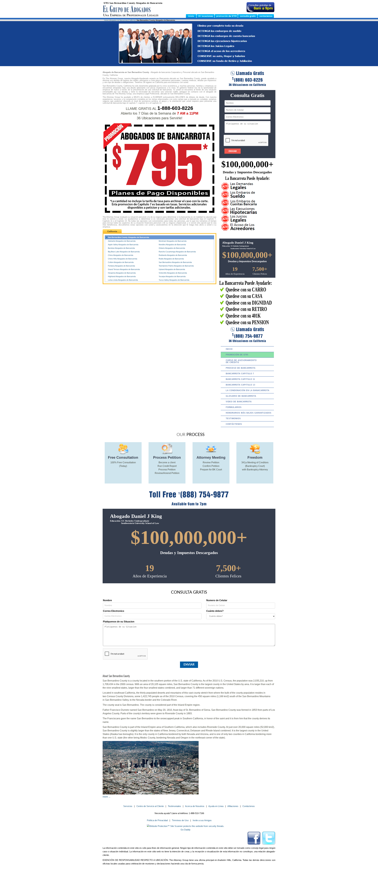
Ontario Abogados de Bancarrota (172, 248)
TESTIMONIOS (233, 418)
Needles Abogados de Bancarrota (172, 245)
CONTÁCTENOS (234, 424)
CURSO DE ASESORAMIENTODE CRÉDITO (241, 361)
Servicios (127, 806)
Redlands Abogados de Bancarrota (173, 255)
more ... (106, 796)
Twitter (268, 838)
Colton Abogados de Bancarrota (121, 262)
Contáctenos (248, 806)
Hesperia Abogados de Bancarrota (122, 273)
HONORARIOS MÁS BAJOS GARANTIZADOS (248, 413)
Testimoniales (174, 806)
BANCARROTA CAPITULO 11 (240, 379)
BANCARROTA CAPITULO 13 (240, 385)
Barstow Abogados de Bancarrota (121, 248)
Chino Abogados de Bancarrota (120, 255)
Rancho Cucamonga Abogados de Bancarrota (177, 252)
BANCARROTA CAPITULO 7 (240, 373)
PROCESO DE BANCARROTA (240, 368)
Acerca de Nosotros (194, 806)
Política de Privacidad (157, 820)
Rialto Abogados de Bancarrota (171, 259)
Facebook (254, 838)
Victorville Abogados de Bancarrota (173, 273)
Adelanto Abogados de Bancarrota (122, 241)
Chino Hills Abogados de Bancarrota (122, 259)
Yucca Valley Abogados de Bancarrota (174, 280)
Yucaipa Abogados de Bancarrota (172, 276)
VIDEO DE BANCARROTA (239, 402)
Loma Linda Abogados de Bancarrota (123, 280)
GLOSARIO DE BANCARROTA (241, 396)
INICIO (229, 349)
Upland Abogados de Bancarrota (172, 269)
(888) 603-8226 (247, 80)
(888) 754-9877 (247, 336)
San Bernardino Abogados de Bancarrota (175, 262)
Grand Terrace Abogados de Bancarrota (124, 269)
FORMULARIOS (234, 407)
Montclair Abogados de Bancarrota (172, 241)
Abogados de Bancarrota (118, 20)
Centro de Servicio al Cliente (150, 806)
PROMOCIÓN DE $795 (237, 355)
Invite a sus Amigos (202, 820)
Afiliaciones (232, 806)
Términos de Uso (180, 820)
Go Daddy (185, 829)
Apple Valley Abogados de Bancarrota (123, 245)
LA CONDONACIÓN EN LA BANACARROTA (247, 390)
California (132, 20)
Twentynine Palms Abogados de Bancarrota (176, 266)
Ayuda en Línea (215, 806)
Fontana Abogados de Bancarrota (121, 266)
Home (106, 20)
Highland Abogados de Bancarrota (122, 276)
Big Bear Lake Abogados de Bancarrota (124, 252)
